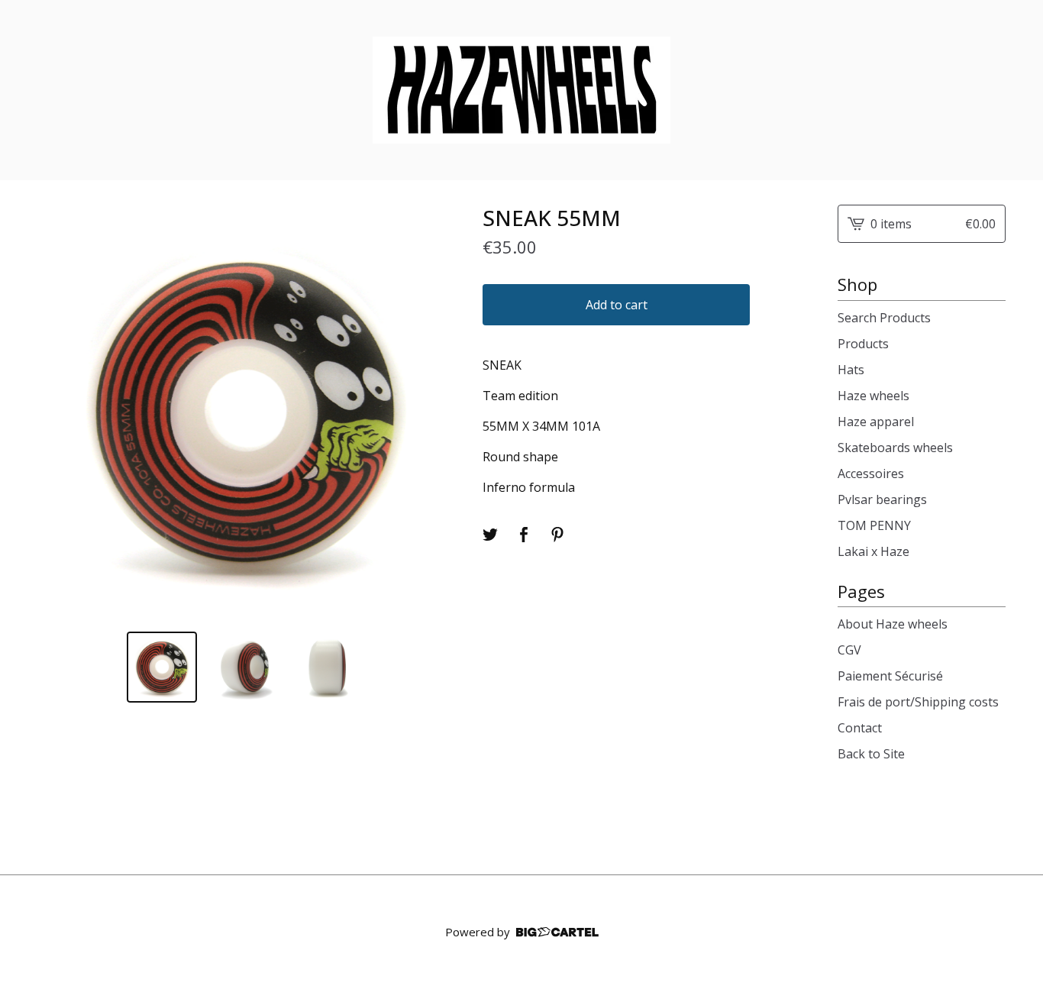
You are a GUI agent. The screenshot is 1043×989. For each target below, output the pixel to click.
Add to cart (616, 304)
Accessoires (871, 473)
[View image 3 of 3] (327, 667)
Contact (860, 727)
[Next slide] (430, 412)
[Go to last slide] (59, 412)
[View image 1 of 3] (162, 667)
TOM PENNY (874, 525)
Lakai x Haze (873, 551)
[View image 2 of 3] (244, 667)
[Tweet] (490, 534)
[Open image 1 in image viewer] (244, 412)
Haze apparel (876, 421)
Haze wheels (873, 395)
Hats (851, 369)
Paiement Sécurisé (890, 675)
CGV (849, 650)
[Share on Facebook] (523, 534)
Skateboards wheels (895, 447)
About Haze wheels (893, 624)
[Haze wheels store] (521, 90)
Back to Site (871, 753)
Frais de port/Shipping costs (918, 701)
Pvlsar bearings (882, 499)
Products (863, 343)
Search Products (884, 317)
